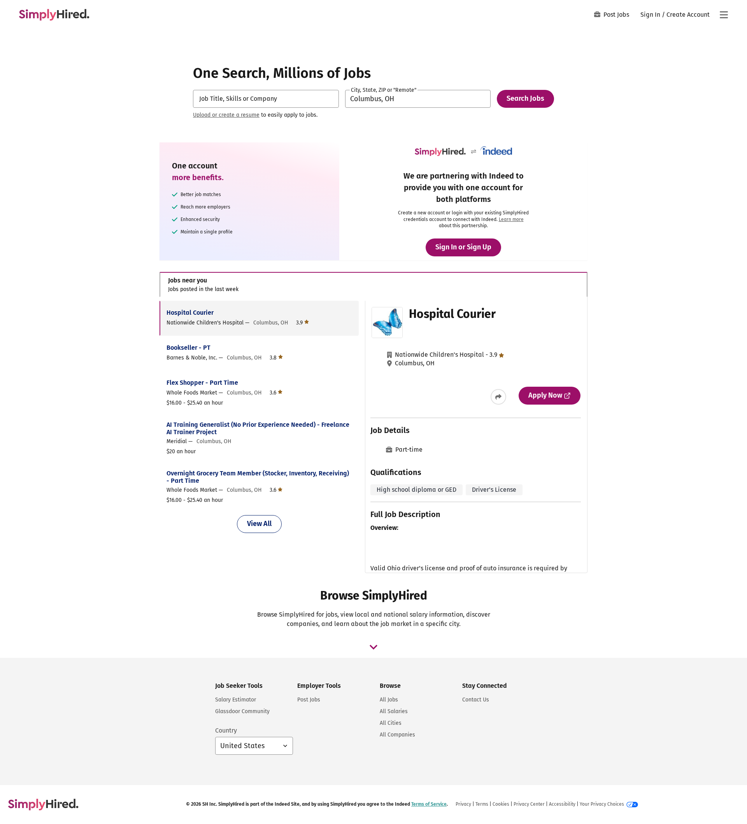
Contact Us (475, 699)
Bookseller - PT (188, 347)
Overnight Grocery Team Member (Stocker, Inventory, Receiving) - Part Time (258, 477)
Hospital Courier (190, 312)
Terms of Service (429, 804)
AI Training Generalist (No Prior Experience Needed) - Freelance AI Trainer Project (258, 428)
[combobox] (266, 99)
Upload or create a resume (226, 115)
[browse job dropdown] (373, 647)
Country (226, 730)
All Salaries (394, 711)
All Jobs (389, 699)
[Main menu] (723, 14)
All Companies (397, 734)
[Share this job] (498, 397)
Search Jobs (525, 98)
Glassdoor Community (242, 711)
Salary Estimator (235, 699)
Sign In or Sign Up (463, 247)
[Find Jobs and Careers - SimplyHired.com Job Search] (54, 15)
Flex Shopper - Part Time (202, 382)
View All (259, 523)
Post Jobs (616, 14)
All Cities (391, 723)
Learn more (511, 219)
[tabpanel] (373, 437)
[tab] (373, 284)
